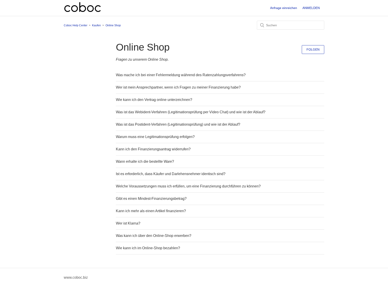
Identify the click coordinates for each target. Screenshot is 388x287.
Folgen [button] (313, 49)
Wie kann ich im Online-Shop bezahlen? (148, 248)
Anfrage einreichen (283, 8)
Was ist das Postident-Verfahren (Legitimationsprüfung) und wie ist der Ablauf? (178, 124)
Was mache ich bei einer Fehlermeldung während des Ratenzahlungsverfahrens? (181, 75)
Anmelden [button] (311, 8)
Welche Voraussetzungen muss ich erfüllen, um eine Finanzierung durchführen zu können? (188, 186)
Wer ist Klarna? (128, 223)
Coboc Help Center (75, 25)
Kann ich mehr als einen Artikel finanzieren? (151, 211)
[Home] (82, 11)
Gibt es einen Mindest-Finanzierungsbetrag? (151, 198)
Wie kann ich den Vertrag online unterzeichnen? (154, 100)
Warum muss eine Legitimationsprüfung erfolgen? (155, 137)
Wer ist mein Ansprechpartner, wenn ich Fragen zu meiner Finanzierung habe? (178, 87)
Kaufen (96, 25)
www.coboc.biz (76, 277)
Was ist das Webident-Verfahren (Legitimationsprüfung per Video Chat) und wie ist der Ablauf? (190, 112)
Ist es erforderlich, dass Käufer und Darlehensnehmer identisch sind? (170, 174)
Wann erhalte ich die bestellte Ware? (145, 161)
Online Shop (113, 25)
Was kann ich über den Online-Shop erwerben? (153, 236)
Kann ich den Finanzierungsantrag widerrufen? (153, 149)
